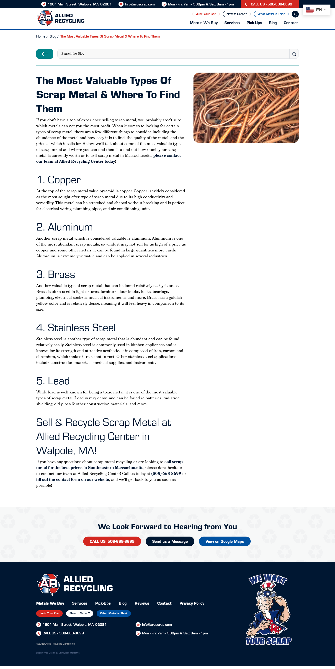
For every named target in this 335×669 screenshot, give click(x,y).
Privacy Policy (192, 603)
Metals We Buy (204, 22)
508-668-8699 (71, 633)
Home (40, 36)
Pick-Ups (254, 22)
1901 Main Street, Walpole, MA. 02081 (80, 4)
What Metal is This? (271, 14)
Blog (273, 22)
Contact (291, 22)
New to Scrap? (237, 14)
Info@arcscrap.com (140, 4)
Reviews (142, 603)
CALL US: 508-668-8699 (112, 541)
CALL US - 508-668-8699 (271, 4)
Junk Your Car (206, 14)
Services (232, 22)
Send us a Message (170, 541)
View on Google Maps (225, 541)
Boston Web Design (45, 652)
